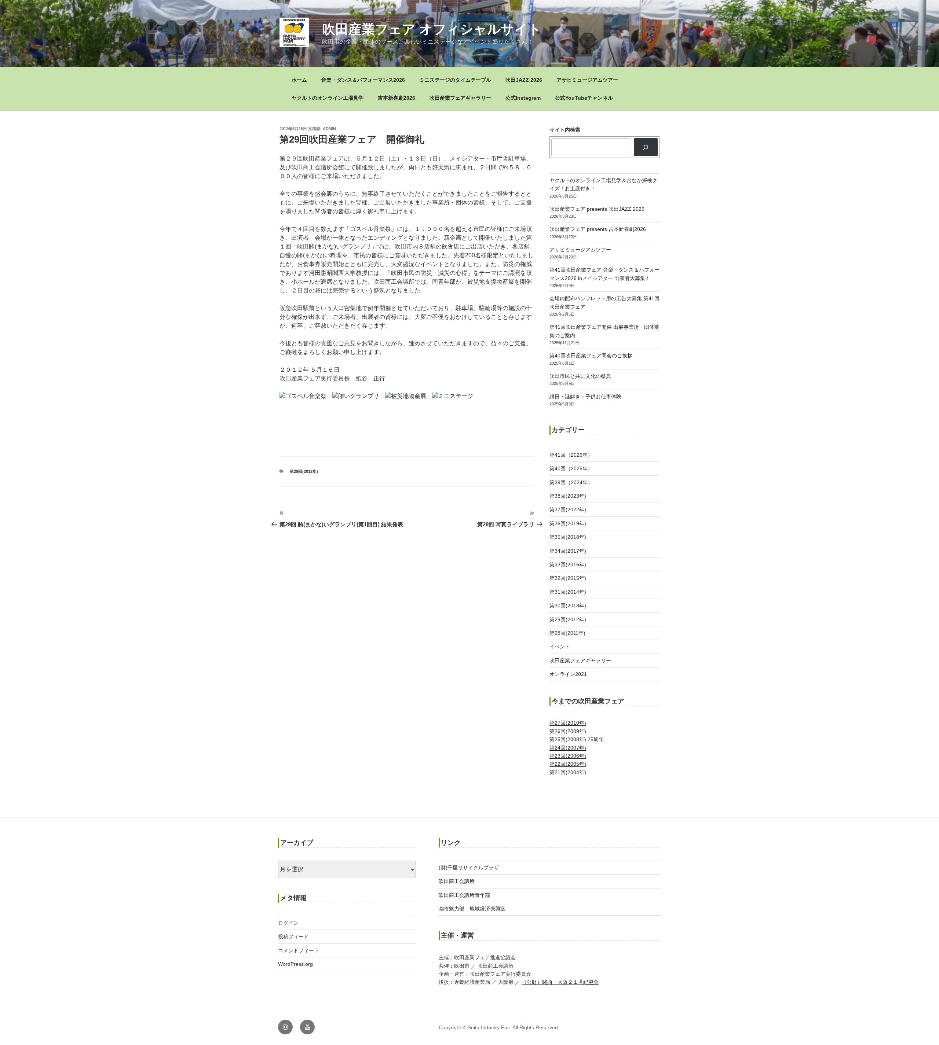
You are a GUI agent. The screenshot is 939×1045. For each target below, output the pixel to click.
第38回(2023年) (567, 496)
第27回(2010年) (567, 723)
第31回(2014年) (567, 592)
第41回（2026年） (571, 455)
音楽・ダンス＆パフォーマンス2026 (363, 80)
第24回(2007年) (567, 748)
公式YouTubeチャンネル (584, 98)
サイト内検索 (564, 130)
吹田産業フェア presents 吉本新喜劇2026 (597, 229)
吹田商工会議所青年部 (464, 895)
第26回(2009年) (567, 731)
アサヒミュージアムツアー (587, 80)
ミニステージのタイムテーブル (455, 80)
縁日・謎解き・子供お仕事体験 (585, 397)
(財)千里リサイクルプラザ (469, 868)
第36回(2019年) (567, 523)
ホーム (299, 80)
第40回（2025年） (571, 468)
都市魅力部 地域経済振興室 (472, 909)
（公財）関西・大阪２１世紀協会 (560, 982)
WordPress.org (295, 964)
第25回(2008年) (567, 739)
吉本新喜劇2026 (396, 98)
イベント (559, 647)
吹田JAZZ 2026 (523, 80)
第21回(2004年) (567, 772)
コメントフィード (298, 950)
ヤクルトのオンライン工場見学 (327, 98)
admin (329, 128)
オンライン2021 (568, 674)
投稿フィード (293, 936)
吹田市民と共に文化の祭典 (580, 376)
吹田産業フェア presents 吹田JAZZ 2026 (596, 209)
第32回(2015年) (567, 578)
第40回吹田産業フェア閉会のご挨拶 (590, 355)
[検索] (646, 147)
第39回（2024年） (571, 482)
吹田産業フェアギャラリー (460, 98)
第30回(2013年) (567, 605)
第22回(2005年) (567, 764)
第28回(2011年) (567, 633)
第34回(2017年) (567, 551)
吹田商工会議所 (457, 881)
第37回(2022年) (567, 509)
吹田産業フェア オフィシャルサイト (431, 29)
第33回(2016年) (567, 564)
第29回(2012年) (304, 471)
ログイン (288, 923)
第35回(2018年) (567, 537)
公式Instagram (523, 98)
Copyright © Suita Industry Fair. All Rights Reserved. (499, 1027)
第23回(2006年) (567, 756)
